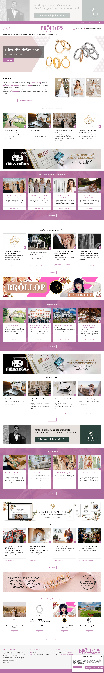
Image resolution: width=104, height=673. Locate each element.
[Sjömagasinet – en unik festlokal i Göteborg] (89, 315)
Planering (14, 413)
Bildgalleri (81, 413)
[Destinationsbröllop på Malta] (89, 535)
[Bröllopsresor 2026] (64, 535)
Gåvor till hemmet (40, 473)
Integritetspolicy (87, 669)
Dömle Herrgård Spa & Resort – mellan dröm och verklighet (39, 326)
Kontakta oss (97, 22)
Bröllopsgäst (12, 487)
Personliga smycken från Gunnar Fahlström (13, 252)
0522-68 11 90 (79, 28)
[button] (101, 656)
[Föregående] (1, 54)
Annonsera (83, 22)
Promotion (64, 264)
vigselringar (16, 85)
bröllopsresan (24, 87)
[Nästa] (103, 54)
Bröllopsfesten (12, 339)
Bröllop (76, 22)
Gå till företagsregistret (52, 640)
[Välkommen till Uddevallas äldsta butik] (39, 242)
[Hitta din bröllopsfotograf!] (89, 388)
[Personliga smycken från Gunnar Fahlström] (89, 120)
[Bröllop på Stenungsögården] (64, 315)
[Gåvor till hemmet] (39, 462)
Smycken (13, 265)
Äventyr (6, 560)
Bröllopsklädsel (67, 487)
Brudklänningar (15, 208)
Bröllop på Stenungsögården (64, 325)
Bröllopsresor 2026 (60, 546)
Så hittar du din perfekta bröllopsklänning (39, 197)
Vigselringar (43, 265)
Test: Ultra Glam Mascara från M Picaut (64, 197)
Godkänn (77, 666)
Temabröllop (16, 560)
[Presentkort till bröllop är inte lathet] (14, 462)
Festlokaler (17, 339)
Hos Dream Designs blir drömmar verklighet (15, 197)
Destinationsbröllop (41, 559)
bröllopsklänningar (8, 85)
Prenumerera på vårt (64, 652)
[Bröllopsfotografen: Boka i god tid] (64, 120)
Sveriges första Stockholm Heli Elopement (13, 547)
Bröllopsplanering (8, 413)
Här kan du (64, 654)
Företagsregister (9, 60)
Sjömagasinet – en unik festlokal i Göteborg (89, 326)
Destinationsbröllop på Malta (89, 546)
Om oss (90, 22)
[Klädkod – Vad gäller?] (64, 462)
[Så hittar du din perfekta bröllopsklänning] (39, 185)
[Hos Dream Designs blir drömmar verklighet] (14, 185)
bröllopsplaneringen (36, 82)
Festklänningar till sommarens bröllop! (89, 474)
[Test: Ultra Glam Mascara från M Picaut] (64, 185)
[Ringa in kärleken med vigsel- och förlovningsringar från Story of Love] (64, 241)
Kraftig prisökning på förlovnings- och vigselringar (88, 252)
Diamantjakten (15, 91)
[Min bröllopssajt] (39, 120)
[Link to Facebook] (4, 28)
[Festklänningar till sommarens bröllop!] (89, 462)
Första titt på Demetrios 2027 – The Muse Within (89, 197)
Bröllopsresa (60, 560)
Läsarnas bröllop (33, 560)
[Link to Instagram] (7, 28)
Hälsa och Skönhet (65, 208)
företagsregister (10, 90)
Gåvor (17, 487)
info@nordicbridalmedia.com (93, 28)
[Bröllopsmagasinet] (52, 28)
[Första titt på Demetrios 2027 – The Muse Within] (89, 185)
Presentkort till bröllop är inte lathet (14, 474)
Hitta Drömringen (33, 265)
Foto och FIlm (39, 413)
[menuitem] (77, 22)
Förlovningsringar (57, 264)
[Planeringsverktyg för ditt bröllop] (64, 388)
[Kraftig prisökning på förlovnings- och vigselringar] (89, 241)
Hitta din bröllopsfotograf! (88, 399)
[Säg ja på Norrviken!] (14, 120)
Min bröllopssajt (35, 130)
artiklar (30, 85)
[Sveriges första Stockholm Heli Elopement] (14, 535)
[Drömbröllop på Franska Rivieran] (39, 535)
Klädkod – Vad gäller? (64, 473)
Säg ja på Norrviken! (11, 130)
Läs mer (14, 632)
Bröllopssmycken (8, 265)
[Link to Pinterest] (10, 28)
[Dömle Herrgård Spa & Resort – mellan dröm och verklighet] (39, 315)
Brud (11, 208)
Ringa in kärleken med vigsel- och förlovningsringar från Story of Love (64, 253)
